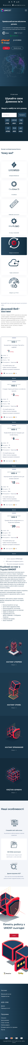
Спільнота (3, 1018)
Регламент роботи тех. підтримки (9, 1027)
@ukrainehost (7, 5)
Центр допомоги (5, 1020)
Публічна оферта (5, 1025)
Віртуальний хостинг (6, 994)
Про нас (3, 1029)
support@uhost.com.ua (19, 5)
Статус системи (5, 1022)
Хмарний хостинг (5, 996)
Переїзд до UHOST (5, 1008)
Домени (3, 1006)
